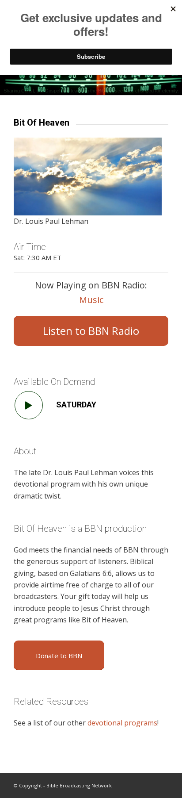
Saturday (76, 404)
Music (91, 300)
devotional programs (122, 723)
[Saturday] (29, 405)
